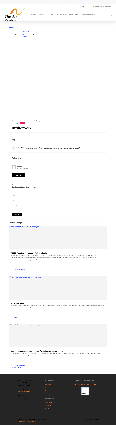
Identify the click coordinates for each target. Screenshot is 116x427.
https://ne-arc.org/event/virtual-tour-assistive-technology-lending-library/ (53, 148)
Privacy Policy (21, 421)
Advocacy (48, 408)
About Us (48, 385)
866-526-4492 (18, 368)
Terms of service (31, 421)
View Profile (18, 175)
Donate (47, 391)
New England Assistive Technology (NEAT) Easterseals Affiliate (37, 351)
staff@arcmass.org (24, 392)
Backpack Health (18, 303)
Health (16, 317)
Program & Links (50, 402)
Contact (47, 394)
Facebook (26, 32)
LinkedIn (25, 37)
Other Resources (20, 269)
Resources (48, 405)
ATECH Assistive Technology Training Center (29, 253)
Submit (17, 214)
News (47, 388)
